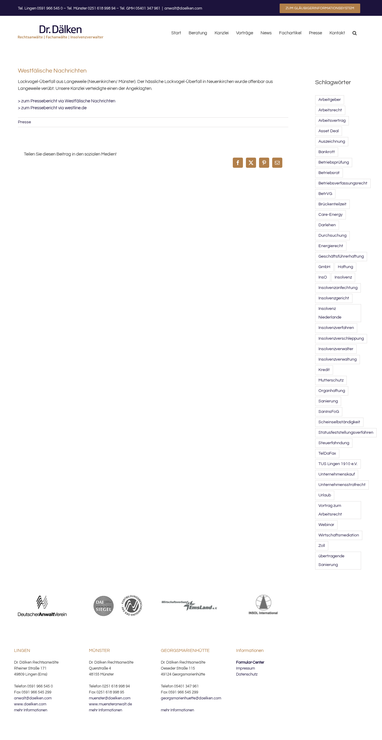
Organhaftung (331, 391)
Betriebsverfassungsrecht (342, 183)
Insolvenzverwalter (335, 349)
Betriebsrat (329, 173)
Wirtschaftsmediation (338, 535)
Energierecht (330, 246)
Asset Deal (328, 131)
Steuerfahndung (333, 443)
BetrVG (325, 194)
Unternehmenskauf (336, 474)
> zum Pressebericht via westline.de (52, 108)
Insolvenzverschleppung (341, 338)
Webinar (326, 525)
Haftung (345, 267)
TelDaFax (327, 453)
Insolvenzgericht (333, 298)
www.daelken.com (30, 704)
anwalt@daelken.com (183, 8)
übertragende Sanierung (331, 560)
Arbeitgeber (329, 100)
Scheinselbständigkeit (339, 422)
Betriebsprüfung (333, 162)
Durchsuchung (332, 235)
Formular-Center (250, 662)
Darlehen (327, 225)
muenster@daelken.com (109, 698)
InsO (322, 277)
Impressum (245, 668)
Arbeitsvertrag (332, 121)
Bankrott (326, 152)
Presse (24, 122)
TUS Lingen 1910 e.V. (338, 464)
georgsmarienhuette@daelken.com (191, 698)
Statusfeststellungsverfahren (345, 432)
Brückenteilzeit (332, 204)
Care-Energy (330, 215)
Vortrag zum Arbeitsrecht (330, 510)
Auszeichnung (331, 141)
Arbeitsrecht (330, 110)
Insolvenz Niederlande (329, 313)
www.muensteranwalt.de (110, 704)
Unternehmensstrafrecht (342, 485)
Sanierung (328, 401)
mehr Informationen (30, 710)
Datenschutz (247, 674)
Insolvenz (343, 277)
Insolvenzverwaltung (337, 359)
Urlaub (324, 495)
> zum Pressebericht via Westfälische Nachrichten (66, 101)
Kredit (324, 370)
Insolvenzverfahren (336, 328)
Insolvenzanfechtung (338, 288)
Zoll (321, 546)
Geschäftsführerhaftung (341, 256)
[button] (354, 32)
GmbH (324, 267)
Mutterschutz (331, 380)
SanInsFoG (328, 412)
